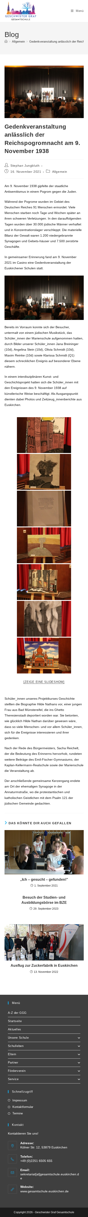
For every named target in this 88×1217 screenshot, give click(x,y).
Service (13, 1079)
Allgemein (59, 171)
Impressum (19, 1100)
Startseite (15, 1021)
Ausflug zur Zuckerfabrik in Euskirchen (44, 965)
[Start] (6, 41)
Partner (13, 1062)
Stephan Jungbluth (24, 165)
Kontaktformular (22, 1107)
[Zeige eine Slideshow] (44, 682)
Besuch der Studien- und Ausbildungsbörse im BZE (44, 899)
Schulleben (16, 1046)
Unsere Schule (18, 1037)
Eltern (12, 1054)
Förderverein (17, 1070)
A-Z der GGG (17, 1012)
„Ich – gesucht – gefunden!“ (44, 879)
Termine (17, 1113)
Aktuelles (14, 1029)
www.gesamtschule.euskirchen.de (44, 1191)
